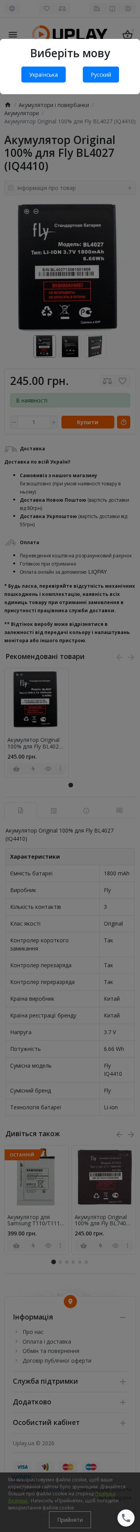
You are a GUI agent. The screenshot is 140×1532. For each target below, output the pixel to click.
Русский (101, 74)
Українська (43, 74)
